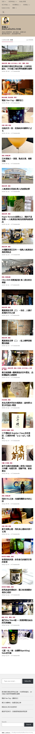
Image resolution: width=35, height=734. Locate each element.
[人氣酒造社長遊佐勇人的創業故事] (17, 176)
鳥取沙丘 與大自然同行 (9, 707)
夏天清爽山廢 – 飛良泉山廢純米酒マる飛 (17, 530)
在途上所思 (22, 2)
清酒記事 (7, 156)
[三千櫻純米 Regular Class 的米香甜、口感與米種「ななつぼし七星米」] (17, 420)
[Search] (3, 12)
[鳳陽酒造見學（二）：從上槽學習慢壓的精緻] (17, 327)
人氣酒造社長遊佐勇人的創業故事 (16, 189)
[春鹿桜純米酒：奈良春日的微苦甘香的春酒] (17, 546)
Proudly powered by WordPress (19, 732)
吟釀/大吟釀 (5, 463)
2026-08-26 (5, 71)
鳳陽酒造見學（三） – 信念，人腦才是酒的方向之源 (17, 311)
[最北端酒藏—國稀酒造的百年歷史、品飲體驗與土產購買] (17, 358)
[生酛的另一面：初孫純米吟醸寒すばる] (17, 115)
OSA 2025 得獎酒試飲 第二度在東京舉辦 (17, 281)
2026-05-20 (5, 255)
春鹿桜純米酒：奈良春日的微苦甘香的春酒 (17, 560)
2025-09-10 (5, 441)
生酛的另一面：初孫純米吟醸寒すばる (17, 129)
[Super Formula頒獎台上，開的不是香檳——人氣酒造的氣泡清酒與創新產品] (17, 204)
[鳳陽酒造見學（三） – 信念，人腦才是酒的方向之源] (17, 297)
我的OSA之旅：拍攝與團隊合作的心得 (17, 500)
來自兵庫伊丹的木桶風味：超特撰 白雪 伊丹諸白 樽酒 (17, 404)
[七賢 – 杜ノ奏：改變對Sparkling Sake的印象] (17, 637)
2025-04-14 (5, 625)
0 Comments (15, 71)
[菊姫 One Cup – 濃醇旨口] (17, 87)
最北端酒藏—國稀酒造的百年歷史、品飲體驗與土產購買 (17, 373)
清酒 (3, 2)
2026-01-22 (5, 408)
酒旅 (9, 63)
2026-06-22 (5, 133)
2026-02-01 (5, 377)
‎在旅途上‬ (25, 5)
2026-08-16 (5, 103)
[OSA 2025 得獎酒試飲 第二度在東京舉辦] (17, 267)
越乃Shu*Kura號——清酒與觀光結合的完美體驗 (17, 621)
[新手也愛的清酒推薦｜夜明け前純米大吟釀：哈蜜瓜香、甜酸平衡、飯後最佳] (17, 453)
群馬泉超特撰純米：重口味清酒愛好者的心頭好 (17, 591)
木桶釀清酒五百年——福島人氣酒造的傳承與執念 (17, 250)
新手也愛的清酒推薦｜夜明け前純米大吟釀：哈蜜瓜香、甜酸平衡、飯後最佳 (17, 468)
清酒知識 (7, 277)
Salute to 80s (6, 8)
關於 (14, 8)
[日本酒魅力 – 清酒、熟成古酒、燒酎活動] (17, 145)
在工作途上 (5, 5)
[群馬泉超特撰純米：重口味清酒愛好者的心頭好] (17, 577)
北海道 (19, 368)
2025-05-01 (5, 564)
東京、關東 (22, 63)
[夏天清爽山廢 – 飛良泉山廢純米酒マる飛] (17, 516)
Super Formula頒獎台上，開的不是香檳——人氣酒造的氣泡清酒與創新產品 (17, 219)
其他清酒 (10, 97)
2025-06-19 (5, 534)
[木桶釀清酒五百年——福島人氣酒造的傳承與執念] (17, 236)
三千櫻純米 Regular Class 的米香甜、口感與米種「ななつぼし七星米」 (16, 435)
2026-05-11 (5, 315)
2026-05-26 (5, 224)
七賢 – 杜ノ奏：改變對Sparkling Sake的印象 (16, 651)
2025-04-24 (5, 595)
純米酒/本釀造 (6, 430)
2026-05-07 (5, 346)
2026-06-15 (5, 164)
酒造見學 (4, 63)
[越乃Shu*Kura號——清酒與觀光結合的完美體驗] (17, 607)
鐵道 (3, 617)
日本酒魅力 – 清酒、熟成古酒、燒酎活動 (17, 159)
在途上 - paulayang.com (11, 28)
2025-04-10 (5, 656)
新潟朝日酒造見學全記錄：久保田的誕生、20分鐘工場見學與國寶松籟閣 (17, 67)
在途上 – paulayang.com (7, 732)
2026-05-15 (5, 285)
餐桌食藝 (4, 97)
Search (4, 722)
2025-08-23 (5, 473)
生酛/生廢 (5, 125)
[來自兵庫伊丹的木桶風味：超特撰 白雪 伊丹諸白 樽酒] (17, 390)
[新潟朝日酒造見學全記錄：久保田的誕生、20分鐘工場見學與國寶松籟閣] (17, 53)
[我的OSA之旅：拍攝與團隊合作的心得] (17, 486)
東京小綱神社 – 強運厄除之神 (11, 703)
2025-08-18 (5, 504)
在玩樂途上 (16, 5)
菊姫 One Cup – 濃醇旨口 (12, 100)
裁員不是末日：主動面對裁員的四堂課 (14, 712)
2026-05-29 (5, 191)
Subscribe (28, 681)
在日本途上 (12, 2)
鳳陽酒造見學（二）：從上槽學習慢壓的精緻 (17, 341)
